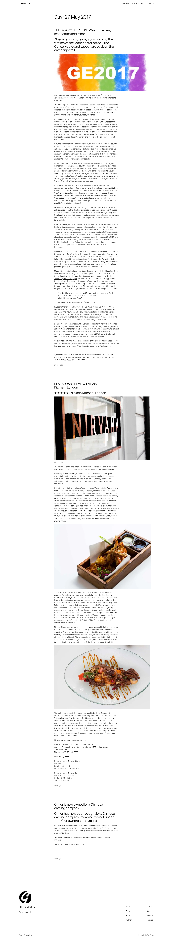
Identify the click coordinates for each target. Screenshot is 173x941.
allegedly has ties (79, 178)
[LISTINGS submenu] (130, 3)
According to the (65, 278)
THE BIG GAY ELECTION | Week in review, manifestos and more (82, 32)
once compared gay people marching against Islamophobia (78, 173)
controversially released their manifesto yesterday (83, 151)
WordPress (150, 935)
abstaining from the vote (96, 331)
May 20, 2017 (90, 302)
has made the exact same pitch (93, 254)
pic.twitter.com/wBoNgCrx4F (70, 298)
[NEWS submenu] (146, 3)
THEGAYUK (24, 3)
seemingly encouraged (72, 232)
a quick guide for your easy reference (80, 115)
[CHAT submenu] (138, 3)
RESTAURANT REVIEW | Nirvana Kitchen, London (76, 385)
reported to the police (95, 309)
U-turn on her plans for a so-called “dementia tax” (74, 134)
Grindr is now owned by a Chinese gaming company (78, 806)
